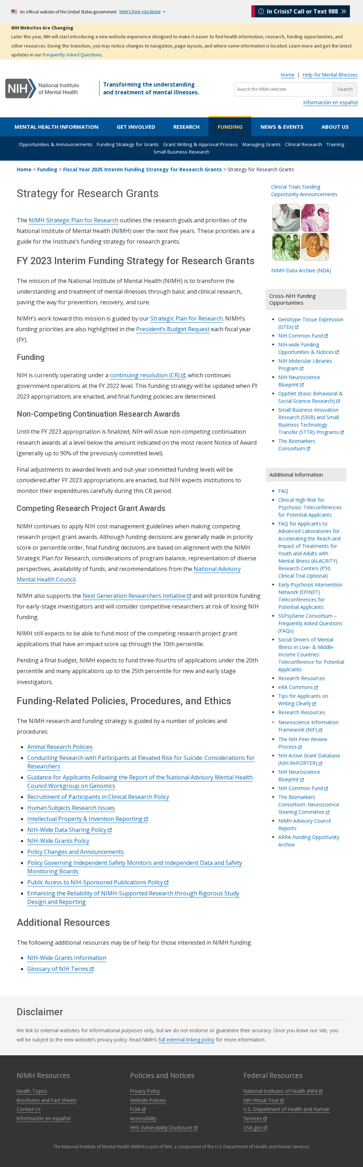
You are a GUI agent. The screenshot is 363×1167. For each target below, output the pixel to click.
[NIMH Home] (42, 88)
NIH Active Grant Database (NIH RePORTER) (309, 759)
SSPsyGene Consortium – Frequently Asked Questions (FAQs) (310, 623)
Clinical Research (303, 144)
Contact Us (29, 1109)
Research (186, 126)
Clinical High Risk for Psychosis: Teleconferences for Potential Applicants (310, 507)
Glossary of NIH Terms (58, 969)
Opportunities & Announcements (56, 144)
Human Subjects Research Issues (71, 808)
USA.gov (254, 1127)
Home (288, 74)
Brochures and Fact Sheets (47, 1100)
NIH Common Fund (301, 335)
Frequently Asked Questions (72, 54)
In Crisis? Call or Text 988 (302, 11)
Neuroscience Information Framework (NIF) (308, 726)
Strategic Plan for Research (186, 318)
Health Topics (32, 1091)
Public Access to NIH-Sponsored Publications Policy (95, 882)
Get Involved (136, 126)
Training (335, 144)
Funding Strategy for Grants (128, 144)
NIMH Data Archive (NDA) (301, 270)
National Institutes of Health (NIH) (281, 1091)
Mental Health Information (57, 126)
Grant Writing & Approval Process (200, 144)
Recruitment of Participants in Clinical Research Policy (98, 797)
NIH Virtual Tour (262, 1100)
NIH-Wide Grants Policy (58, 841)
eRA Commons (296, 687)
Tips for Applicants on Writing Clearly (303, 700)
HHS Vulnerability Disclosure (162, 1127)
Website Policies (148, 1100)
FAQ (283, 491)
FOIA (136, 1109)
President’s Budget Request (173, 329)
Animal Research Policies (60, 747)
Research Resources (301, 678)
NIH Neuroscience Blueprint (299, 775)
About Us (335, 126)
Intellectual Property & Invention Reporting (85, 819)
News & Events (282, 126)
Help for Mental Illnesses (330, 74)
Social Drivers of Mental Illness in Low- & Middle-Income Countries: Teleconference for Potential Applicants (311, 654)
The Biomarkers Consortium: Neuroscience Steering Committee (308, 804)
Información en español (330, 102)
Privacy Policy (145, 1091)
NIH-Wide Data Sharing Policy (67, 830)
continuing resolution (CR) (145, 375)
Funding (230, 126)
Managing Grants (261, 144)
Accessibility (143, 1118)
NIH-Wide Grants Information (66, 958)
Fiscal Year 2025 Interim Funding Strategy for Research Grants (142, 169)
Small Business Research (181, 152)
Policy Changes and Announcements (75, 852)
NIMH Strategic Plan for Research (73, 220)
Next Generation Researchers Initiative (135, 596)
